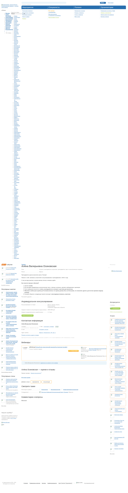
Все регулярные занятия (6, 372)
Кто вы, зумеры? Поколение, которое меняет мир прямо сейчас (12, 387)
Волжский (16, 52)
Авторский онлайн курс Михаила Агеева (12, 282)
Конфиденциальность (52, 483)
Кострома (16, 102)
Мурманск (16, 124)
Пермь (15, 164)
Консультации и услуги (54, 17)
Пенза (15, 163)
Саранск (16, 197)
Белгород (16, 32)
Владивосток (9, 29)
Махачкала (16, 120)
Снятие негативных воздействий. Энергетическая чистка (119, 427)
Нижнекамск (17, 137)
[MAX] (56, 326)
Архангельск (17, 24)
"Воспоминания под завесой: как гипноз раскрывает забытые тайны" (12, 394)
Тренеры (23, 264)
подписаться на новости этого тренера (49, 362)
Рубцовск (16, 189)
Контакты (44, 483)
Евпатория (16, 66)
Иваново (16, 72)
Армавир (16, 21)
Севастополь (17, 201)
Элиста (15, 250)
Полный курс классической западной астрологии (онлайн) (51, 347)
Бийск (15, 35)
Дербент (16, 62)
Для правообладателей (89, 483)
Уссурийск (16, 229)
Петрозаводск (17, 166)
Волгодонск (16, 51)
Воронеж (8, 26)
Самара (15, 193)
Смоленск (16, 204)
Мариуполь (16, 118)
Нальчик (16, 129)
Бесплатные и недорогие (28, 12)
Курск (15, 109)
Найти (65, 2)
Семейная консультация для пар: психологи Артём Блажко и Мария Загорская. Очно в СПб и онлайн (120, 322)
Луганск (16, 113)
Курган (15, 108)
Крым (15, 106)
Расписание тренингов (27, 10)
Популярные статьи (8, 376)
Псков (15, 171)
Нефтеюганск (17, 135)
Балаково (16, 29)
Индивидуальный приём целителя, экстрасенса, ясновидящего (120, 328)
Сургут (15, 210)
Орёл (15, 160)
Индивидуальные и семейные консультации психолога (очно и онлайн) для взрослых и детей (120, 366)
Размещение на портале (35, 483)
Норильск (16, 154)
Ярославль (16, 258)
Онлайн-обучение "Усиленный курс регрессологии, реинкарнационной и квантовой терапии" (10, 350)
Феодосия (16, 232)
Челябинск (9, 21)
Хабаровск (16, 233)
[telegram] (57, 326)
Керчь (15, 94)
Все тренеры (52, 10)
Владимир (16, 48)
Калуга (15, 87)
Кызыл (15, 110)
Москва (8, 13)
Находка (16, 131)
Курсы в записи (25, 16)
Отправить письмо (43, 329)
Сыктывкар (16, 213)
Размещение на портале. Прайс (108, 10)
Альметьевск (17, 17)
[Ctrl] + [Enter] (13, 418)
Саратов (16, 200)
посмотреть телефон (49, 326)
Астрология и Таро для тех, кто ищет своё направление (119, 422)
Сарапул (16, 198)
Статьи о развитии (79, 14)
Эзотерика (29, 4)
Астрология (44, 389)
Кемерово (16, 93)
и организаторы (52, 12)
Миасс (15, 121)
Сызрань (16, 212)
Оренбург (16, 162)
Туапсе (15, 221)
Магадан (16, 114)
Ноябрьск (16, 155)
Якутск (15, 255)
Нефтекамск (17, 133)
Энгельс (16, 251)
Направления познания (80, 10)
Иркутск (8, 28)
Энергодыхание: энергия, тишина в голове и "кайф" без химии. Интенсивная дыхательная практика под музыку (12, 295)
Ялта (15, 256)
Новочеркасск (17, 150)
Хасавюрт (16, 239)
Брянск (15, 39)
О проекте (26, 483)
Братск (15, 37)
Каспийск (16, 91)
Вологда (16, 53)
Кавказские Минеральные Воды (17, 81)
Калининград (17, 85)
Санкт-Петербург (8, 15)
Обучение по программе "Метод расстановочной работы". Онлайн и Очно (11, 317)
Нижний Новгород (8, 24)
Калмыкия (16, 86)
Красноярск (9, 20)
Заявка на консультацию (28, 315)
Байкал (15, 28)
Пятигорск (16, 173)
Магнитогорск (17, 116)
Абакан (15, 16)
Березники (16, 33)
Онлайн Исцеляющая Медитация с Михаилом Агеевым (11, 306)
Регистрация (110, 2)
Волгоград (16, 49)
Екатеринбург (9, 18)
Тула (15, 223)
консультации (46, 381)
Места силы (77, 16)
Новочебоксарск (17, 148)
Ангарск (16, 20)
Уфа (15, 231)
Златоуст (16, 71)
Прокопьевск (17, 170)
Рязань (15, 190)
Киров (15, 95)
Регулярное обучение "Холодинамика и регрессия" (10, 312)
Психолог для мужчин (118, 448)
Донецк (15, 64)
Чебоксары (16, 240)
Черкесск (16, 244)
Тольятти (16, 219)
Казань (15, 83)
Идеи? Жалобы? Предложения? (65, 483)
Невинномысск (17, 132)
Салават (16, 192)
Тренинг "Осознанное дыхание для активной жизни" (11, 337)
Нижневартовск (17, 136)
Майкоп (15, 117)
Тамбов (15, 216)
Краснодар (8, 22)
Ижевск (15, 74)
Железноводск (17, 70)
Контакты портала (105, 16)
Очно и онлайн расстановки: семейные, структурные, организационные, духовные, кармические (120, 389)
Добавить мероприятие (106, 12)
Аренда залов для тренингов (107, 14)
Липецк (15, 112)
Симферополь (17, 202)
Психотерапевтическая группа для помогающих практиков (11, 363)
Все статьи (3, 405)
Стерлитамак (17, 209)
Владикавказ (17, 47)
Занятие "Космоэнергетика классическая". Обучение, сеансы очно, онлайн (12, 342)
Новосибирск (9, 17)
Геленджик (16, 56)
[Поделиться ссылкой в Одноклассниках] (42, 296)
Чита (15, 248)
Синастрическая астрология (70, 389)
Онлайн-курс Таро (118, 431)
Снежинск (16, 205)
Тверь (15, 217)
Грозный (16, 60)
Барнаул (16, 30)
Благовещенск (17, 36)
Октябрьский (17, 158)
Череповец (16, 243)
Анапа (15, 18)
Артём (15, 22)
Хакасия (16, 235)
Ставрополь (16, 208)
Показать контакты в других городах (30, 335)
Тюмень (16, 224)
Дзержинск (16, 63)
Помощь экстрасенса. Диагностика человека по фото (119, 444)
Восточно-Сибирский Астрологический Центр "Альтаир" (54, 392)
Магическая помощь (118, 414)
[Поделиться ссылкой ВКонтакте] (40, 296)
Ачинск (15, 26)
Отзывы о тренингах (79, 12)
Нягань (15, 156)
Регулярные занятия (26, 14)
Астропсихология (55, 389)
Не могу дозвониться (25, 327)
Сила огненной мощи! (10, 399)
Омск (15, 159)
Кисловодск (16, 97)
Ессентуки (16, 68)
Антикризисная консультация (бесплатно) (118, 350)
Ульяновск (16, 228)
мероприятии (35, 381)
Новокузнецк (17, 144)
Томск (15, 220)
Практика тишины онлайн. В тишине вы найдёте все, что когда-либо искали (12, 368)
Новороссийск (17, 145)
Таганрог (16, 215)
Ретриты (24, 18)
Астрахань (16, 25)
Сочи (15, 206)
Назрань (16, 128)
